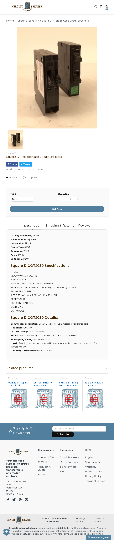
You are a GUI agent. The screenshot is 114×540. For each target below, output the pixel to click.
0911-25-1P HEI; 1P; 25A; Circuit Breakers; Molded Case (43, 384)
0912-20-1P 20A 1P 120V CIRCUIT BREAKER (94, 384)
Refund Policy (93, 471)
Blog (62, 471)
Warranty (90, 466)
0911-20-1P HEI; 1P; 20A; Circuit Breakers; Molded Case (17, 384)
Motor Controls (69, 462)
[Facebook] (8, 500)
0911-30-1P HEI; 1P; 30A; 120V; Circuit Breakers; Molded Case (68, 384)
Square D (11, 153)
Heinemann (13, 378)
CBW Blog (44, 462)
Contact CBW (46, 457)
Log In (89, 457)
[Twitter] (14, 500)
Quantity (63, 194)
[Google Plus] (26, 500)
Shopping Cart (94, 462)
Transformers (68, 466)
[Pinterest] (20, 500)
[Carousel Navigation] (105, 368)
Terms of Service (95, 481)
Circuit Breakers (69, 457)
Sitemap (43, 474)
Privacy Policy (93, 476)
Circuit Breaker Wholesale (23, 528)
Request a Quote (99, 537)
